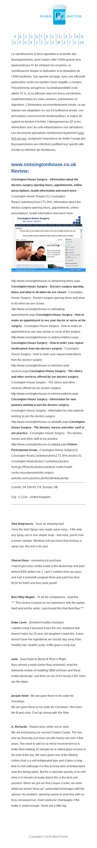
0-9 (82, 42)
